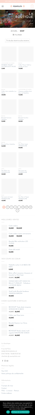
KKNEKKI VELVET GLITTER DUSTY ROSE (8, 65)
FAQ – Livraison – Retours (10, 390)
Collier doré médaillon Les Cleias (8, 92)
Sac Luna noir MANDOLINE (22, 171)
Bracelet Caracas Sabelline (6, 118)
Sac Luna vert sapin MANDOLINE (7, 197)
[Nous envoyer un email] (7, 361)
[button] (2, 6)
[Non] (32, 408)
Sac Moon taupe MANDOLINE (23, 145)
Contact (4, 388)
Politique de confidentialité (20, 412)
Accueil (14, 31)
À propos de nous (7, 386)
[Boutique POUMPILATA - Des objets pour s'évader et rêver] (17, 6)
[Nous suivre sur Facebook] (2, 361)
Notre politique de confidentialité (12, 373)
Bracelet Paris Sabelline (8, 144)
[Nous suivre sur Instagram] (5, 361)
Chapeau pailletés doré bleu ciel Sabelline (25, 92)
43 (27, 207)
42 (23, 207)
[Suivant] (17, 210)
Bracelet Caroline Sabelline (23, 118)
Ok (8, 412)
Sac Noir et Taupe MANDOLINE (23, 197)
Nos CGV (4, 371)
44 (30, 207)
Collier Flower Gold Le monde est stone (24, 65)
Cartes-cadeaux (6, 393)
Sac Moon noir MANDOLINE (5, 171)
